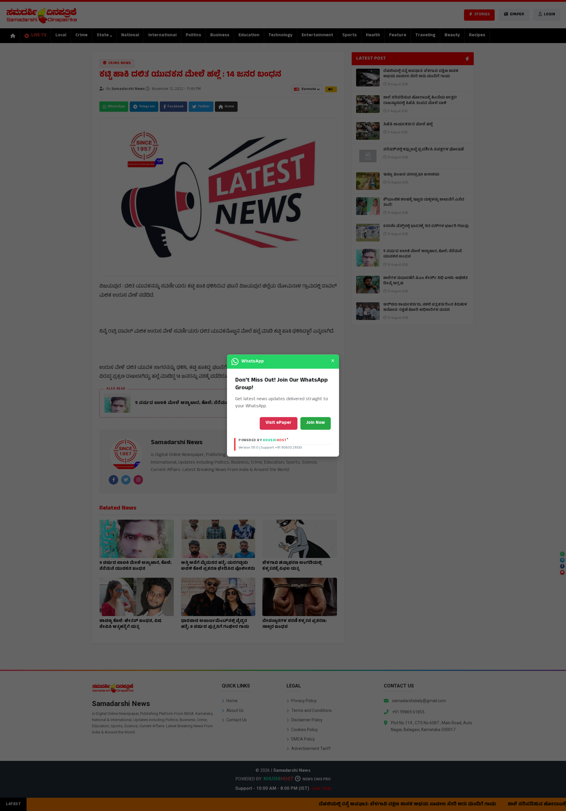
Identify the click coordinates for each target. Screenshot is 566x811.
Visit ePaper (279, 423)
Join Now (315, 423)
